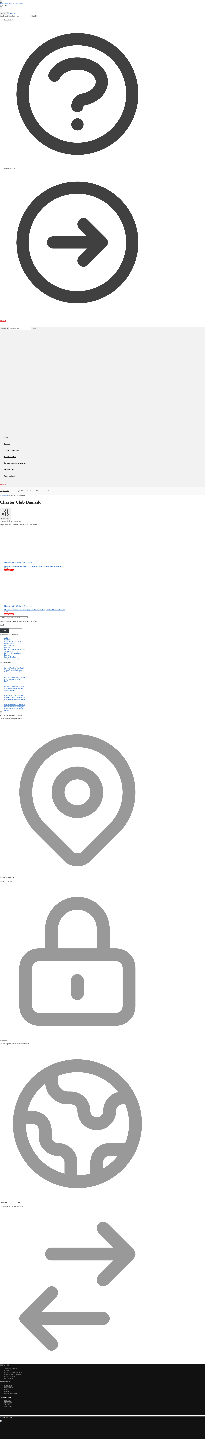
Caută (34, 16)
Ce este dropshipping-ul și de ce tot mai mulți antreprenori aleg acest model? (14, 688)
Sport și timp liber (10, 657)
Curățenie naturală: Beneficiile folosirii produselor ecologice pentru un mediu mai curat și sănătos (14, 707)
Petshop (7, 655)
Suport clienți (8, 20)
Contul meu (8, 1386)
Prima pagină (4, 495)
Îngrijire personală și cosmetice (14, 649)
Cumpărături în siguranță (12, 1374)
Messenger (8, 1403)
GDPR (6, 1370)
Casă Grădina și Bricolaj (12, 641)
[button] (3, 321)
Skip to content (18, 3)
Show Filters (5, 518)
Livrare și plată (9, 1378)
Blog (6, 1389)
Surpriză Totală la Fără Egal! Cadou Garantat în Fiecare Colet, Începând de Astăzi (14, 670)
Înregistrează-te (4, 491)
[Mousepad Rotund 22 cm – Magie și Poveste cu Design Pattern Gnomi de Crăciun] (59, 543)
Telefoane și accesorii (11, 659)
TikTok (6, 1404)
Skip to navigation (6, 3)
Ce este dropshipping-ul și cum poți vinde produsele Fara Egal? (14, 679)
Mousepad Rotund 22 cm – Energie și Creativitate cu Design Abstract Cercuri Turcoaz (34, 610)
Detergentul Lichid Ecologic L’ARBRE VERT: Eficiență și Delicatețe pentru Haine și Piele (14, 697)
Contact (7, 1391)
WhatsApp (8, 1406)
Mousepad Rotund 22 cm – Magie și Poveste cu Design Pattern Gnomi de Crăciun (32, 566)
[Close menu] (1, 1)
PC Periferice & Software (23, 562)
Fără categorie (9, 645)
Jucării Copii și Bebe (11, 651)
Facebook (7, 1401)
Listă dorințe (8, 1388)
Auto (6, 638)
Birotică (7, 640)
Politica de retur (9, 1376)
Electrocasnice (9, 643)
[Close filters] (1, 712)
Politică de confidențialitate (13, 1372)
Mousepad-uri (9, 562)
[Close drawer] (1, 7)
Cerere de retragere (10, 1393)
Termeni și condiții (10, 1369)
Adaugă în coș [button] (9, 570)
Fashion (7, 647)
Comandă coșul (9, 168)
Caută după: (4, 16)
